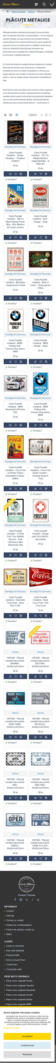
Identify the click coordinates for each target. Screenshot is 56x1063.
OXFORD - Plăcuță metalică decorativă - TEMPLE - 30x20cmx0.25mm (15, 844)
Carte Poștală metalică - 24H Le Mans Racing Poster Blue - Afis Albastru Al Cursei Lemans (15, 222)
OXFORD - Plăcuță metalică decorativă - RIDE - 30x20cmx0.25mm (15, 783)
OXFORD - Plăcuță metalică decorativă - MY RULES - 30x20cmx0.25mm (41, 722)
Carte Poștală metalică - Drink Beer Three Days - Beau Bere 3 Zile (15, 601)
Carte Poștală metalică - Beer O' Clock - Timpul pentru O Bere (40, 283)
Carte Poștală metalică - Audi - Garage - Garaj (40, 219)
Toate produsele (18, 12)
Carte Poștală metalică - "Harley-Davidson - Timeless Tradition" (15, 156)
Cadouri (31, 12)
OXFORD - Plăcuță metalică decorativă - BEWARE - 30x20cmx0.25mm (15, 662)
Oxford (15, 652)
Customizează (27, 1045)
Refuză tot (27, 1054)
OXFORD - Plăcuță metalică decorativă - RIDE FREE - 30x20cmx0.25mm (41, 783)
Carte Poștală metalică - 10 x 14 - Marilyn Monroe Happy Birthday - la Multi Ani (40, 158)
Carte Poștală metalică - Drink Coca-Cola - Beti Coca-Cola (40, 601)
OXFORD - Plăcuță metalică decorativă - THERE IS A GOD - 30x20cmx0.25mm (41, 844)
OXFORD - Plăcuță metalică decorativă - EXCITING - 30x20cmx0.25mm (41, 662)
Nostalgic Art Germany (15, 147)
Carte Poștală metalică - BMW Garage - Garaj (40, 343)
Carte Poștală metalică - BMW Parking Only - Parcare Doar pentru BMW (40, 409)
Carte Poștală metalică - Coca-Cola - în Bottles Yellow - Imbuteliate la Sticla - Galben (15, 473)
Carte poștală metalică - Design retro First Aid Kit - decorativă (40, 535)
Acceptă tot (27, 1036)
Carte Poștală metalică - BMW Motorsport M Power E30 (15, 408)
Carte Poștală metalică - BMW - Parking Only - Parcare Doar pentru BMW (15, 346)
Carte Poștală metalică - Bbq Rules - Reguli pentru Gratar (15, 282)
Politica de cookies (12, 1028)
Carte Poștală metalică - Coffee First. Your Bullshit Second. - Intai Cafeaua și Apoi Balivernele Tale (15, 538)
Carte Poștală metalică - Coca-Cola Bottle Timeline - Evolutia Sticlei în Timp (40, 473)
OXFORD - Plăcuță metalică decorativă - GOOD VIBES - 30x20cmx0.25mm (15, 722)
